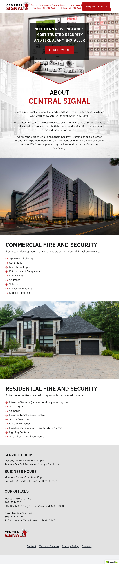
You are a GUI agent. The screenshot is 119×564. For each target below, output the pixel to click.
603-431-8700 (14, 516)
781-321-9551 (14, 502)
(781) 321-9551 (48, 8)
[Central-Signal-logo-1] (18, 2)
